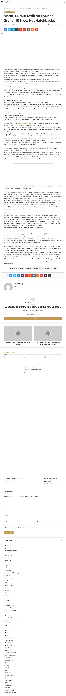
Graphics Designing (10, 602)
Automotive (12, 8)
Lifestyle (7, 627)
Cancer (6, 563)
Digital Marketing (9, 583)
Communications (9, 570)
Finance (7, 592)
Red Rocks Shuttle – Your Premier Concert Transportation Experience (53, 480)
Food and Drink (8, 595)
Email (5, 521)
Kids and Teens (9, 622)
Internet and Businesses (11, 617)
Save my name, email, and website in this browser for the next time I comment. (25, 527)
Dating (6, 580)
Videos (6, 682)
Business (7, 558)
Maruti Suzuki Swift (20, 215)
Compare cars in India (16, 268)
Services (7, 665)
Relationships (8, 657)
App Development (9, 548)
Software (7, 667)
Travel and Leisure (9, 675)
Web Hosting (8, 687)
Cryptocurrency (9, 578)
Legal (6, 625)
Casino (6, 565)
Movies (6, 632)
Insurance (7, 615)
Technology (8, 672)
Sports (6, 670)
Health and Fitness (9, 605)
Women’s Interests (9, 690)
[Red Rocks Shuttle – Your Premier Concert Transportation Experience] (53, 416)
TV (5, 677)
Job (6, 620)
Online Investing (9, 640)
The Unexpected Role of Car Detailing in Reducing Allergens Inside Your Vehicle (32, 369)
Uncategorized (8, 680)
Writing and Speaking (10, 692)
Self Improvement (9, 660)
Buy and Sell (8, 560)
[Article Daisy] (9, 2)
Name (6, 515)
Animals (7, 545)
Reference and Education (11, 655)
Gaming (7, 600)
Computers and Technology (12, 573)
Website (36, 521)
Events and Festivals (10, 585)
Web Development (9, 685)
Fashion (7, 588)
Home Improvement (10, 612)
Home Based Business (10, 610)
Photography (8, 642)
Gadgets (7, 597)
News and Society (9, 637)
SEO (6, 662)
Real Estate (8, 650)
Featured (13, 11)
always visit (52, 254)
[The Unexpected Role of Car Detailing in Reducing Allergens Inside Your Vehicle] (33, 361)
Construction (8, 575)
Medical (7, 630)
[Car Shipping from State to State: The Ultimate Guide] (13, 416)
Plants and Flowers (9, 645)
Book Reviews (8, 555)
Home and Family (9, 607)
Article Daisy (10, 25)
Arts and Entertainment (11, 550)
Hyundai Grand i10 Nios (24, 123)
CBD (6, 568)
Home (6, 8)
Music (6, 635)
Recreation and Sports (10, 652)
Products (7, 647)
